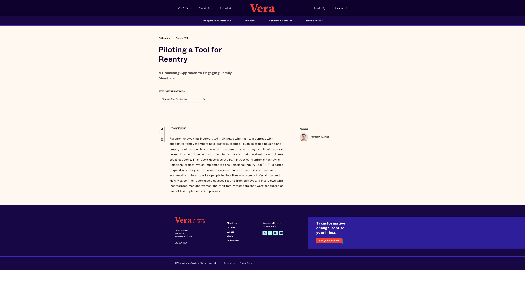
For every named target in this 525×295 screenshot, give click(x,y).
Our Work (250, 20)
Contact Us (233, 241)
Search (317, 8)
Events (230, 232)
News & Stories (314, 20)
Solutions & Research (280, 20)
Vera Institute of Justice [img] (262, 8)
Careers (231, 227)
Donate (339, 8)
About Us (232, 223)
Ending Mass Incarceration (216, 20)
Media (230, 236)
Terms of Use (229, 263)
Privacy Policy (246, 263)
